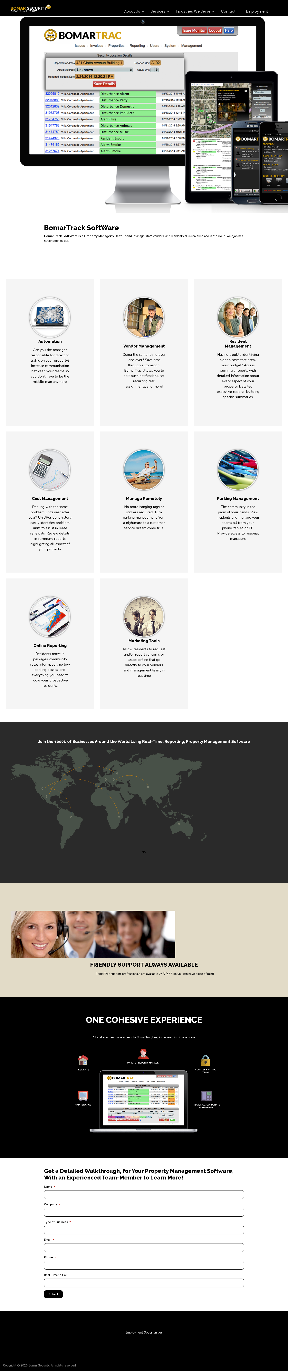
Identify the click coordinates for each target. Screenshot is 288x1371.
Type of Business (56, 1222)
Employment (257, 11)
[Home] (32, 8)
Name (48, 1186)
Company (50, 1204)
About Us (129, 11)
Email (47, 1239)
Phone (48, 1257)
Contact (228, 11)
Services (155, 11)
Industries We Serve (190, 11)
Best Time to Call (55, 1275)
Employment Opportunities (144, 1332)
